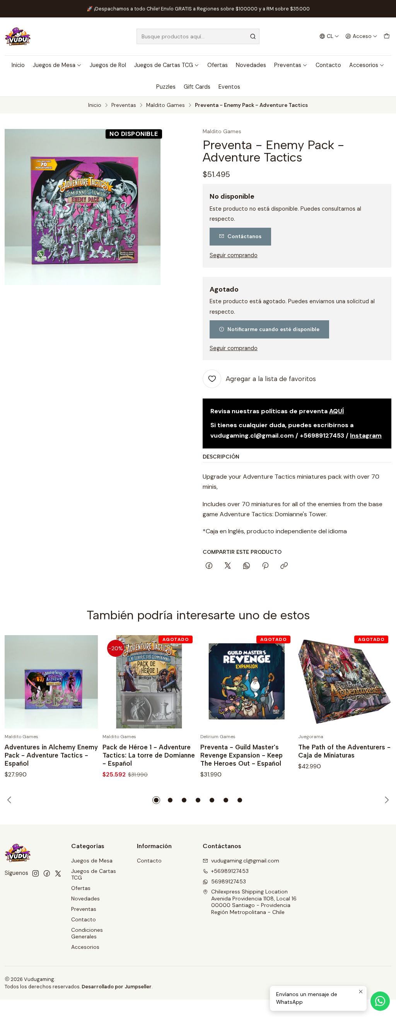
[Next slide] (385, 800)
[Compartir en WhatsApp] (246, 566)
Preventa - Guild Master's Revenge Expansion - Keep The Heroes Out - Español (241, 755)
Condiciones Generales (87, 933)
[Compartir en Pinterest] (265, 566)
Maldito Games (165, 105)
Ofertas (217, 65)
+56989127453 (230, 871)
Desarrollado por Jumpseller (117, 986)
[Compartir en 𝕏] (227, 566)
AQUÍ (336, 411)
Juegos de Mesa (54, 65)
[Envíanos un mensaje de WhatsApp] (380, 1001)
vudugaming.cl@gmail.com (245, 860)
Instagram (366, 435)
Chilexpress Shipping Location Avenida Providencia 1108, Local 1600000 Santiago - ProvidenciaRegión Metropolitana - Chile (254, 902)
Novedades (251, 65)
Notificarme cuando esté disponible (273, 329)
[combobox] (198, 36)
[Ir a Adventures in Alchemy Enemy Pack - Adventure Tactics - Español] (51, 681)
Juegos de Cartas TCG (163, 65)
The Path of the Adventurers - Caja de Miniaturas (344, 751)
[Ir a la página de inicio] (18, 36)
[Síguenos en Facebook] (47, 873)
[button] (156, 800)
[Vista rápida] (84, 682)
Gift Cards (197, 86)
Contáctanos (244, 236)
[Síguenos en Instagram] (35, 873)
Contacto (328, 65)
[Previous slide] (10, 800)
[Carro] (386, 36)
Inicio (18, 65)
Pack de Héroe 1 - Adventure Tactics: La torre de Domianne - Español (148, 755)
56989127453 (228, 881)
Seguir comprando (234, 255)
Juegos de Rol (108, 65)
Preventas (287, 65)
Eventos (229, 86)
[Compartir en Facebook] (209, 566)
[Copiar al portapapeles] (284, 566)
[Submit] (252, 36)
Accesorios (363, 65)
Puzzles (166, 86)
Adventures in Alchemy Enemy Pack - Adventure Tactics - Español (51, 755)
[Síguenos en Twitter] (58, 873)
